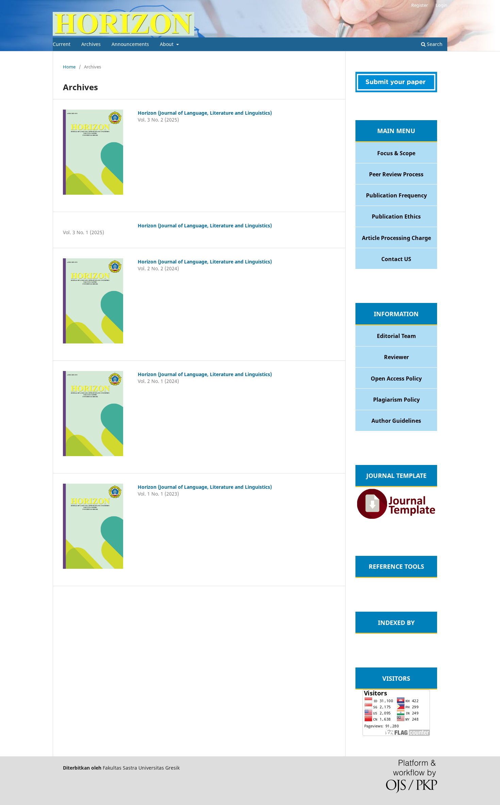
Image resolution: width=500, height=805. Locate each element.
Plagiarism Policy (396, 399)
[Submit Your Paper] (396, 90)
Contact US (396, 259)
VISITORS (396, 678)
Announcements (130, 44)
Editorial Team (396, 336)
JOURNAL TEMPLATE (396, 475)
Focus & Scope (396, 153)
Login (441, 5)
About (167, 44)
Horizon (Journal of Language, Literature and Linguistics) (205, 113)
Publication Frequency (396, 195)
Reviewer (396, 357)
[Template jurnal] (396, 518)
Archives (91, 44)
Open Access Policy (396, 378)
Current (61, 44)
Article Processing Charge (396, 238)
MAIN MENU (396, 131)
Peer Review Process (396, 174)
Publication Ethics (396, 216)
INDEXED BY (396, 622)
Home (69, 67)
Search (434, 44)
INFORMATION (396, 314)
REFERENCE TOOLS (396, 566)
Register (419, 5)
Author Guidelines (396, 420)
